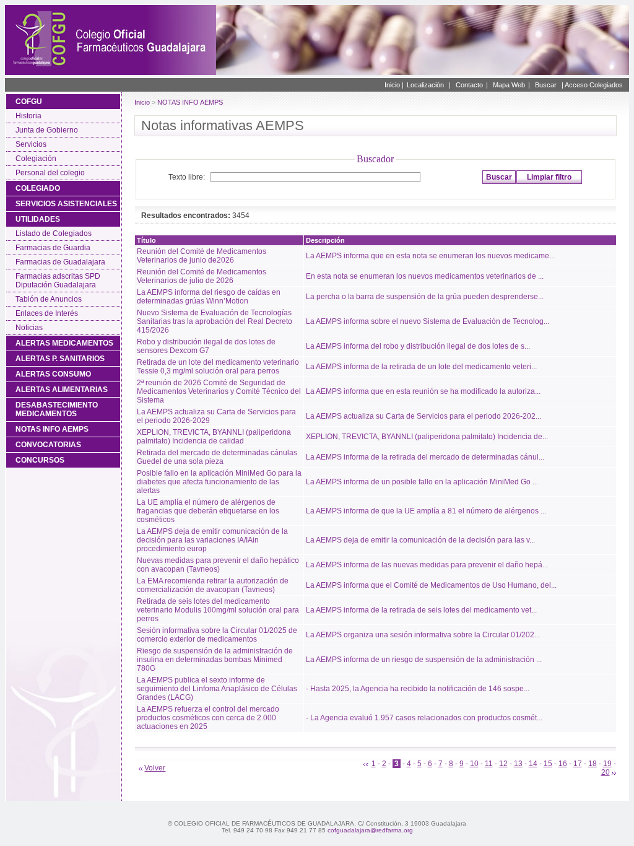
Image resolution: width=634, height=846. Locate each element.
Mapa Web (509, 85)
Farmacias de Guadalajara (60, 262)
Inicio (142, 102)
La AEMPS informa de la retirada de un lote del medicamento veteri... (421, 366)
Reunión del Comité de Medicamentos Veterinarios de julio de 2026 (201, 276)
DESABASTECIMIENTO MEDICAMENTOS (56, 409)
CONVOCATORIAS (48, 444)
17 (577, 763)
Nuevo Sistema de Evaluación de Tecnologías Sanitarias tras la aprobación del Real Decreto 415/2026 (214, 321)
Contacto (469, 85)
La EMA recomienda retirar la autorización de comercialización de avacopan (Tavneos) (213, 585)
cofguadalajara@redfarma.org (370, 830)
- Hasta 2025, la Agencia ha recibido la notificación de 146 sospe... (417, 688)
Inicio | (394, 85)
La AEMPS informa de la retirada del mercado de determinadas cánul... (425, 457)
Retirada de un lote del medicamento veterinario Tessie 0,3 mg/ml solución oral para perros (218, 366)
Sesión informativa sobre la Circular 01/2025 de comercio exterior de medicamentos (217, 634)
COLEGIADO (37, 188)
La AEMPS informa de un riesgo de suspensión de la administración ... (424, 659)
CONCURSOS (39, 460)
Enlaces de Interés (46, 313)
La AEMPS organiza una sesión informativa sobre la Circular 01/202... (423, 634)
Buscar (546, 85)
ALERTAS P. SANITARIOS (60, 358)
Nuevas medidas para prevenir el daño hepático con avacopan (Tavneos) (218, 564)
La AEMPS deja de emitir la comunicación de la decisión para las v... (420, 540)
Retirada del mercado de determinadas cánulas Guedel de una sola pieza (217, 457)
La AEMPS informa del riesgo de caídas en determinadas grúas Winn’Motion (208, 296)
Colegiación (35, 158)
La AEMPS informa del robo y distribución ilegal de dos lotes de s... (418, 346)
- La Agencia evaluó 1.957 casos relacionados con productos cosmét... (424, 717)
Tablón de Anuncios (48, 299)
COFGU (28, 101)
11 (489, 763)
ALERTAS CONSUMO (53, 374)
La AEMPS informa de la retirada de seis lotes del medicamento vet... (421, 610)
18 (592, 763)
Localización (425, 85)
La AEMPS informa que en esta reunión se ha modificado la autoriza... (423, 391)
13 (518, 763)
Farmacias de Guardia (52, 247)
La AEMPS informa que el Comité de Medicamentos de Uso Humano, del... (431, 585)
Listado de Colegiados (53, 233)
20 (605, 772)
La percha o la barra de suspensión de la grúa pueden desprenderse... (425, 296)
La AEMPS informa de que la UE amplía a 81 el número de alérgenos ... (426, 511)
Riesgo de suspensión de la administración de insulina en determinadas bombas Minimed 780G (215, 660)
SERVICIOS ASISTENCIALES (66, 203)
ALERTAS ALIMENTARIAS (61, 389)
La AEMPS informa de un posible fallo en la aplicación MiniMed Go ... (422, 482)
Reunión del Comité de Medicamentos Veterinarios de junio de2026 (201, 255)
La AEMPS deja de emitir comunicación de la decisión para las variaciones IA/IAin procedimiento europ (212, 540)
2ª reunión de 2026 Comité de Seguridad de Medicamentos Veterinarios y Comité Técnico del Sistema (219, 391)
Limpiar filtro (549, 177)
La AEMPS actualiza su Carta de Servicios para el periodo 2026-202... (423, 416)
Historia (28, 115)
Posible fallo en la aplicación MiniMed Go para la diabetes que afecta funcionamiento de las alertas (219, 482)
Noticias (29, 327)
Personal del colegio (50, 172)
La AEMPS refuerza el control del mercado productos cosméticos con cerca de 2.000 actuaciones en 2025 (208, 718)
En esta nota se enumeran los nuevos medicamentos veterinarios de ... (425, 276)
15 (548, 763)
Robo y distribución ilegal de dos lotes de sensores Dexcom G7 (206, 346)
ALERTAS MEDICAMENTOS (64, 343)
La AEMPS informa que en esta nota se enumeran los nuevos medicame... (430, 255)
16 (562, 763)
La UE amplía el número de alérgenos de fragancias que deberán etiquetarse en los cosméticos (208, 511)
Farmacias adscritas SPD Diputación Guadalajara (57, 280)
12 (503, 763)
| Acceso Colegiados (592, 85)
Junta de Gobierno (46, 130)
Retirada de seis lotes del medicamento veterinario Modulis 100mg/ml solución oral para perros (218, 610)
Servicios (30, 144)
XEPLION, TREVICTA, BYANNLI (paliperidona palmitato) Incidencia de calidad (214, 436)
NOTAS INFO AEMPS (52, 429)
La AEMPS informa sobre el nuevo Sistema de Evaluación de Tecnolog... (427, 321)
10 (474, 763)
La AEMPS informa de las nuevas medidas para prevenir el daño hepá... (427, 564)
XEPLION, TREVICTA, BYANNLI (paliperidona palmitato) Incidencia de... (427, 436)
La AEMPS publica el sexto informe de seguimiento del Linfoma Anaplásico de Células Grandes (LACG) (217, 689)
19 (607, 763)
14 (533, 763)
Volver (154, 768)
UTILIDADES (37, 219)
